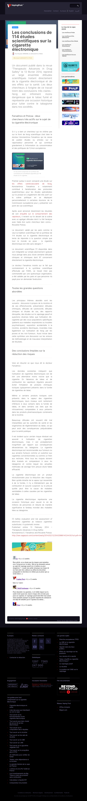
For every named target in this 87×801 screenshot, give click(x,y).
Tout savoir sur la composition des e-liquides (19, 728)
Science (15, 27)
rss (41, 647)
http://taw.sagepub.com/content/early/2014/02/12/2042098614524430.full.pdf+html (47, 535)
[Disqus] (32, 581)
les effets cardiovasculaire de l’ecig (32, 184)
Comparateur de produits (18, 783)
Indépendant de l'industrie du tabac (12, 685)
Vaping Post (24, 4)
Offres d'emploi (64, 707)
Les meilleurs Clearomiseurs (67, 50)
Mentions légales (38, 792)
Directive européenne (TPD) (69, 639)
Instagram (41, 641)
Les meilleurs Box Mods (70, 41)
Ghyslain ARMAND (22, 54)
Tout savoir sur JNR (16, 743)
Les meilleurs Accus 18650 (69, 55)
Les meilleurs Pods (68, 32)
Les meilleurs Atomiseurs (66, 45)
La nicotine (63, 666)
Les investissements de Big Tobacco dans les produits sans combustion (19, 775)
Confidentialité (58, 792)
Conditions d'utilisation (24, 792)
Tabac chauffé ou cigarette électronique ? (68, 660)
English (71, 11)
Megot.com (63, 710)
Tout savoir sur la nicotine (18, 732)
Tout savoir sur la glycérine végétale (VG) (19, 746)
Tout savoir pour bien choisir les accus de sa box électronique (19, 723)
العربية (77, 11)
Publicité (66, 792)
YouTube (34, 647)
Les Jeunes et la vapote (67, 656)
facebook (34, 641)
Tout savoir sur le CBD (17, 740)
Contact (56, 11)
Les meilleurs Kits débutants (68, 36)
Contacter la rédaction (17, 657)
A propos (63, 11)
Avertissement (48, 792)
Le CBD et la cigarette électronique (67, 643)
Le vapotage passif (66, 664)
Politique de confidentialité (49, 796)
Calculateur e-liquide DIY (18, 780)
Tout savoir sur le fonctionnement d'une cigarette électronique (17, 716)
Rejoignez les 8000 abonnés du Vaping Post (41, 684)
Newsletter (48, 11)
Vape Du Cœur (24, 685)
